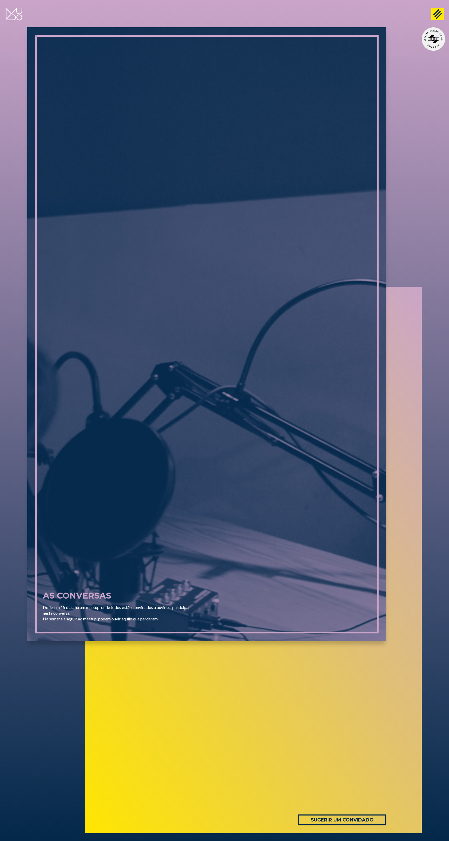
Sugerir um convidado (342, 820)
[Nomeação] (433, 39)
